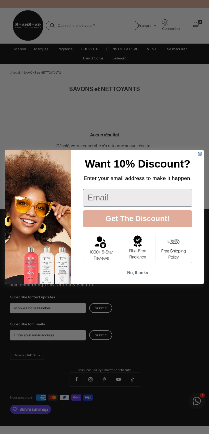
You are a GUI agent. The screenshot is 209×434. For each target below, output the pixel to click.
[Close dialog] (200, 154)
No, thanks (137, 273)
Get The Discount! (138, 218)
